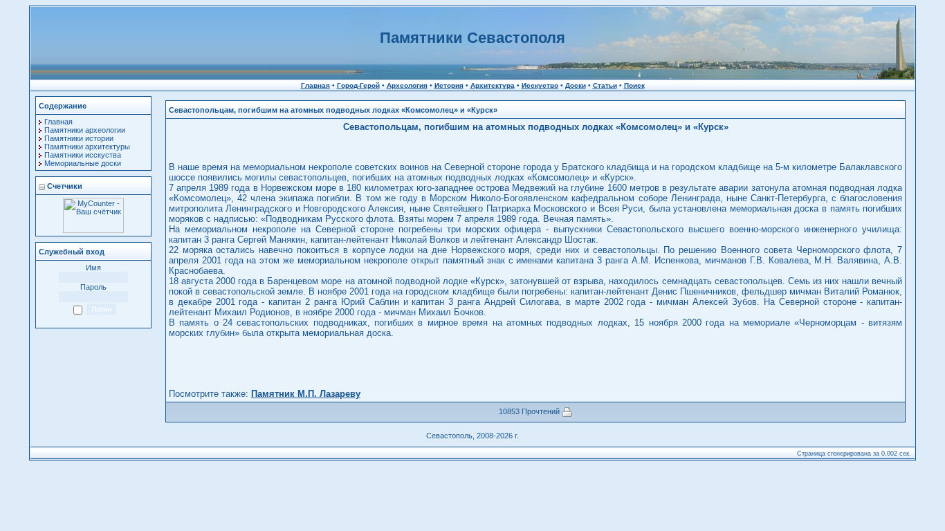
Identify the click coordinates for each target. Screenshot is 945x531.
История (449, 85)
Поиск (634, 85)
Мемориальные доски (82, 163)
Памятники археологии (84, 130)
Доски (575, 85)
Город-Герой (358, 85)
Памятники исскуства (82, 155)
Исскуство (540, 85)
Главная (315, 85)
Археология (407, 85)
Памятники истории (78, 138)
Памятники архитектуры (87, 146)
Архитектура (492, 85)
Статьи (605, 85)
